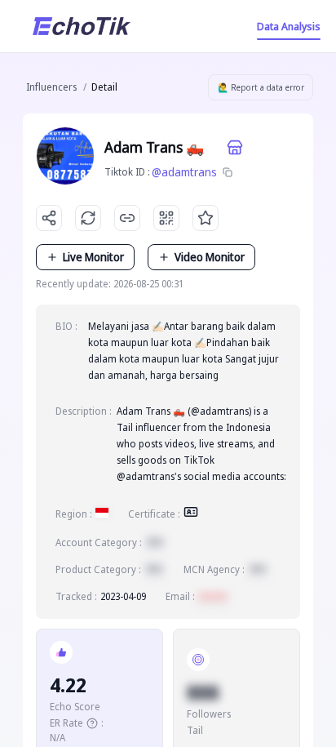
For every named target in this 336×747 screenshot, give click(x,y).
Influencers (51, 87)
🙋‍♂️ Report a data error (261, 87)
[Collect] (205, 218)
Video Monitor (210, 257)
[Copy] (227, 172)
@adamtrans (184, 172)
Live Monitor (93, 257)
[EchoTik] (81, 26)
